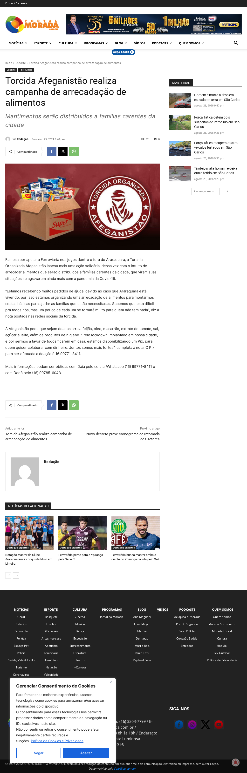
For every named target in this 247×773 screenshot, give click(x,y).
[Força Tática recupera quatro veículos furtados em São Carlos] (180, 148)
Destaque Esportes (18, 547)
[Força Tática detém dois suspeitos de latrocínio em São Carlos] (180, 122)
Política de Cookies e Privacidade (57, 741)
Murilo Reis (142, 646)
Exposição (80, 638)
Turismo (21, 667)
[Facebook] (51, 151)
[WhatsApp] (74, 151)
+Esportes (51, 631)
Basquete (51, 617)
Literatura (80, 653)
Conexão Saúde (186, 638)
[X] (63, 151)
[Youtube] (214, 725)
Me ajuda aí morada (186, 617)
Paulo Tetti (142, 653)
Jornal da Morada (111, 617)
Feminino (51, 660)
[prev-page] (8, 575)
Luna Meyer (142, 624)
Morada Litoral (222, 631)
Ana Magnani (142, 617)
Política (21, 638)
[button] (236, 43)
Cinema (80, 617)
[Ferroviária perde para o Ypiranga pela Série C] (82, 533)
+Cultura (80, 667)
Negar (38, 753)
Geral (21, 617)
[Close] (111, 682)
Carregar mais (204, 191)
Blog (119, 43)
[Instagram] (187, 725)
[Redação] (8, 139)
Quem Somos (189, 43)
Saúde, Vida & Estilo (21, 660)
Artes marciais (51, 638)
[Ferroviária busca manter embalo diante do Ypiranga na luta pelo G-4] (135, 533)
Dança (80, 631)
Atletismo (51, 646)
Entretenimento (79, 646)
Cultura (66, 43)
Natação (51, 667)
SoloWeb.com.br (125, 768)
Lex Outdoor (222, 653)
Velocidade (51, 675)
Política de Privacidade (222, 660)
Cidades (21, 624)
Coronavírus (21, 675)
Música (80, 624)
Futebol (51, 624)
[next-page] (16, 575)
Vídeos (139, 43)
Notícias (16, 43)
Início (8, 63)
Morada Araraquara (221, 624)
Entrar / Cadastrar (16, 3)
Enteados (187, 646)
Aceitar (86, 753)
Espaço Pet (21, 646)
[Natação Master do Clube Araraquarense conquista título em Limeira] (29, 533)
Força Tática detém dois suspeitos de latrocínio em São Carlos (217, 122)
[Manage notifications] (236, 762)
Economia (21, 631)
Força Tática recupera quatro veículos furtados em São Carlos (216, 147)
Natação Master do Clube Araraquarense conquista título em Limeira (28, 559)
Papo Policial (186, 631)
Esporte (41, 43)
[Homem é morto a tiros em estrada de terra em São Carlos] (180, 100)
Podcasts (160, 43)
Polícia (21, 653)
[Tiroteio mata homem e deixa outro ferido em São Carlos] (180, 173)
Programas (94, 43)
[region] (63, 720)
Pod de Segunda (187, 624)
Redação (22, 139)
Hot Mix (222, 646)
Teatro (79, 660)
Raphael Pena (142, 660)
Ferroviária (26, 69)
